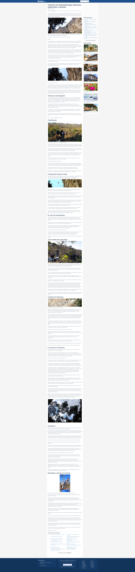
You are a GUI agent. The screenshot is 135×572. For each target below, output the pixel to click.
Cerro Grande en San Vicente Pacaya (57, 539)
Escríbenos (41, 563)
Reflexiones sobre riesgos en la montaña (57, 534)
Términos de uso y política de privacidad (45, 562)
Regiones (76, 1)
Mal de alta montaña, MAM (71, 549)
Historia (67, 1)
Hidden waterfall (69, 540)
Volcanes (56, 1)
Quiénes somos (42, 561)
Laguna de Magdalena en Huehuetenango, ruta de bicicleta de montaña (90, 24)
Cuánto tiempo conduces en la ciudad (90, 34)
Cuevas (92, 563)
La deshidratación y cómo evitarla (56, 536)
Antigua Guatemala (62, 1)
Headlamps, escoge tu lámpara (72, 539)
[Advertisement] (42, 19)
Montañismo (53, 10)
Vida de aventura (69, 538)
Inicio (49, 10)
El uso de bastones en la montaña (56, 538)
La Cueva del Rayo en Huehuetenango (90, 26)
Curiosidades (93, 562)
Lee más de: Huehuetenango (90, 40)
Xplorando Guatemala (66, 566)
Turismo (51, 1)
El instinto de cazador (54, 540)
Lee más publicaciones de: (64, 552)
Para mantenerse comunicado (72, 547)
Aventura (71, 1)
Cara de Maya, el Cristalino (71, 548)
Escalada (92, 564)
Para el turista (93, 565)
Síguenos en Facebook (43, 565)
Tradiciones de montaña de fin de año (57, 541)
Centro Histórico (84, 565)
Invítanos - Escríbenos (67, 564)
